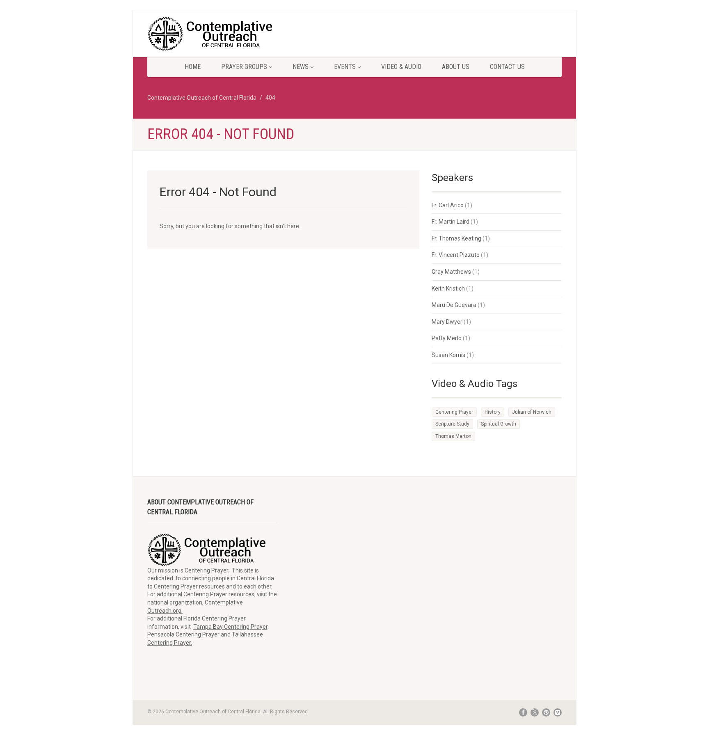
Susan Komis (448, 355)
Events (345, 67)
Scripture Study (452, 424)
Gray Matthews (451, 271)
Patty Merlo (447, 338)
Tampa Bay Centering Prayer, (231, 626)
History (493, 412)
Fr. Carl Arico (448, 205)
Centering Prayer (454, 412)
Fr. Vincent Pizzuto (456, 255)
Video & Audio (401, 67)
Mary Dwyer (447, 321)
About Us (455, 67)
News (301, 67)
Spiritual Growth (498, 424)
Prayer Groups (244, 67)
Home (193, 67)
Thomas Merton (453, 436)
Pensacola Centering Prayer (184, 634)
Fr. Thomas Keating (456, 238)
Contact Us (507, 67)
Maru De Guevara (454, 305)
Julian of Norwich (531, 412)
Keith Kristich (448, 288)
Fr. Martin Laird (450, 221)
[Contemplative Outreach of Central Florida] (212, 34)
